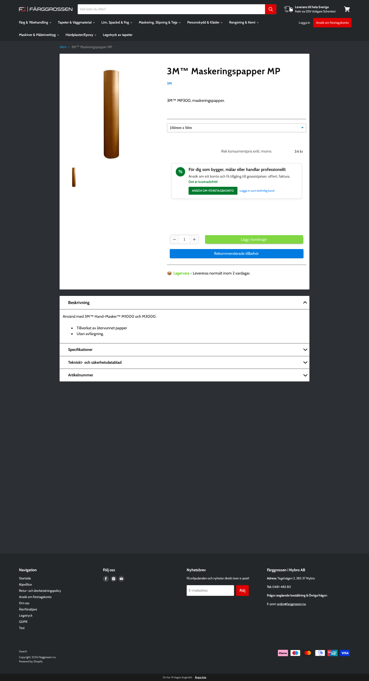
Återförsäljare (28, 609)
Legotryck (25, 615)
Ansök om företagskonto (332, 23)
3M (169, 83)
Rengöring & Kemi (242, 22)
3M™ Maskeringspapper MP (223, 71)
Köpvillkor (25, 584)
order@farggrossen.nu (291, 604)
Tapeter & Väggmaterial (75, 22)
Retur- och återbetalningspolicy (40, 591)
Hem (63, 47)
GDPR (23, 622)
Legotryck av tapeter (117, 35)
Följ (242, 590)
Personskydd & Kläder (203, 22)
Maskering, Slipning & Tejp (158, 22)
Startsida (25, 578)
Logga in (304, 23)
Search (23, 651)
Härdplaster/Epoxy (80, 35)
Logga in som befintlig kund (257, 190)
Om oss (24, 603)
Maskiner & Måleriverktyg (38, 35)
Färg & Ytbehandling (34, 22)
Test (22, 628)
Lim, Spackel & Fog (115, 22)
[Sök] (270, 9)
